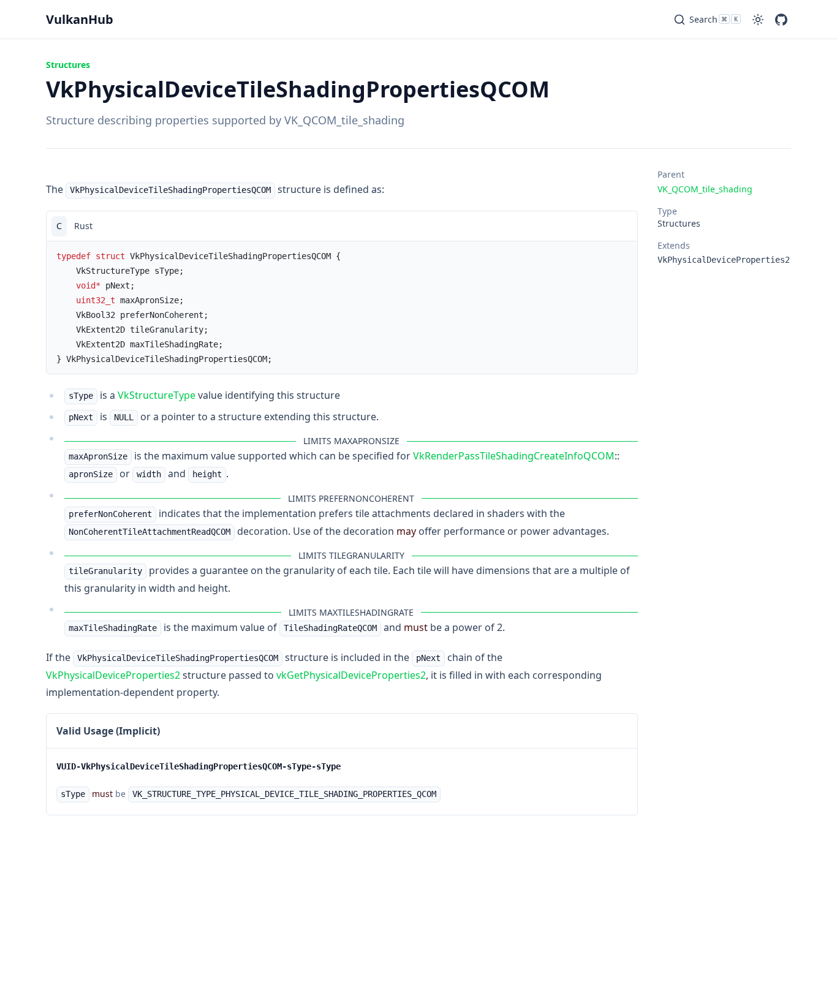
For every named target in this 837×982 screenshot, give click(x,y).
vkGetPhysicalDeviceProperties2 (351, 675)
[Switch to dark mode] (758, 19)
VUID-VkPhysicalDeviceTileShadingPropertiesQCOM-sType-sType (198, 766)
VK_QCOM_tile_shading (704, 189)
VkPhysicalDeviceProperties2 (113, 675)
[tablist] (342, 226)
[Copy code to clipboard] (622, 226)
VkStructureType (156, 395)
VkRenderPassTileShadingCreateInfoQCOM (514, 456)
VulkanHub (79, 19)
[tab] (59, 226)
